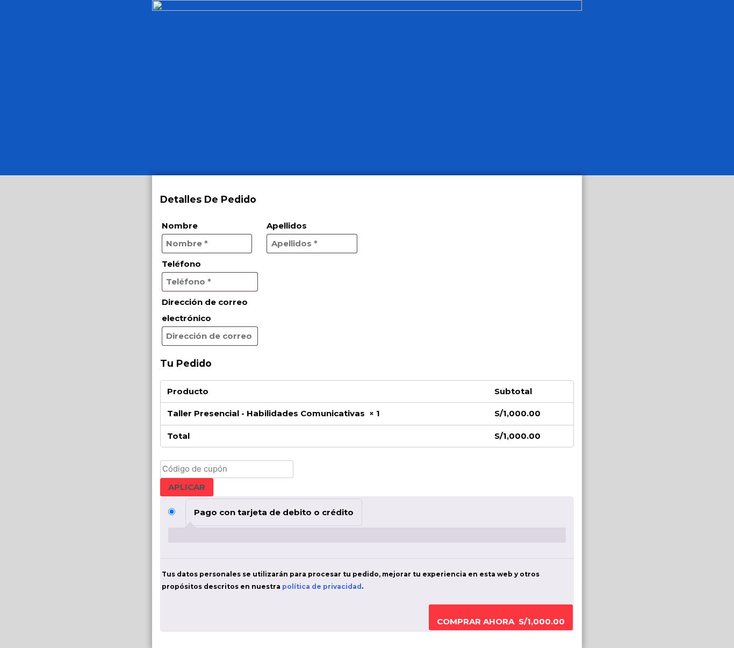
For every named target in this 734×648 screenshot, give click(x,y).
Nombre (183, 225)
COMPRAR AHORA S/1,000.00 (501, 621)
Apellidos (290, 225)
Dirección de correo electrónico (205, 310)
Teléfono (184, 264)
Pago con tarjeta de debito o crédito (274, 512)
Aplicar (186, 487)
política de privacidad (322, 586)
